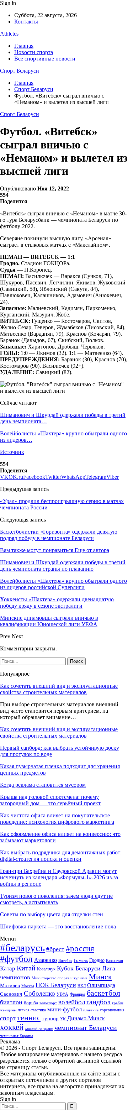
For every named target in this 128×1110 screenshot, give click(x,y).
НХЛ (82, 986)
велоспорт (48, 1003)
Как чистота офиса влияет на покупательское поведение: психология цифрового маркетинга (57, 818)
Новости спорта (33, 52)
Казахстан (114, 960)
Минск (100, 976)
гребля (117, 1003)
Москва (27, 986)
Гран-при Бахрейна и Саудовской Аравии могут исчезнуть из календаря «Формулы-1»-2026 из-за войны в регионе (59, 877)
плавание (90, 1010)
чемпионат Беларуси (85, 1027)
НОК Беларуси (56, 985)
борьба (31, 1002)
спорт (8, 1018)
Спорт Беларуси (19, 71)
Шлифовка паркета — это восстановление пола (58, 926)
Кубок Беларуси (79, 968)
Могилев (10, 985)
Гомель (81, 960)
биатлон (11, 1002)
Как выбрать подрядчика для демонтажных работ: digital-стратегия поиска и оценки (61, 855)
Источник (12, 452)
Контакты (26, 22)
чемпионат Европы (16, 1035)
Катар (7, 968)
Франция (77, 994)
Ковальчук (46, 969)
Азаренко (45, 960)
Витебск (65, 961)
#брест (55, 949)
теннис (29, 1017)
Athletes (9, 34)
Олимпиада (101, 985)
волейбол (71, 1002)
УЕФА (62, 994)
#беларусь (22, 947)
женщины (8, 1010)
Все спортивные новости (44, 59)
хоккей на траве (39, 1028)
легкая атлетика (32, 1009)
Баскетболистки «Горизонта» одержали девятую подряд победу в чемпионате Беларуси (58, 535)
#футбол (16, 959)
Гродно (97, 960)
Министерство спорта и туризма (59, 978)
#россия (80, 948)
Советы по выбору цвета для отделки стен (51, 914)
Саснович (11, 994)
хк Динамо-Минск (82, 1018)
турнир (50, 1018)
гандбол (98, 1002)
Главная (23, 46)
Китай (26, 968)
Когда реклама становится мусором (43, 785)
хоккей (11, 1027)
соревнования (112, 1009)
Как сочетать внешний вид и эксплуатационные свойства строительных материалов (59, 689)
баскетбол (103, 993)
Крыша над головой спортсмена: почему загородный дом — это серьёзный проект (50, 800)
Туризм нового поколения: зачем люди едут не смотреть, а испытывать (56, 899)
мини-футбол (64, 1009)
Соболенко (39, 993)
